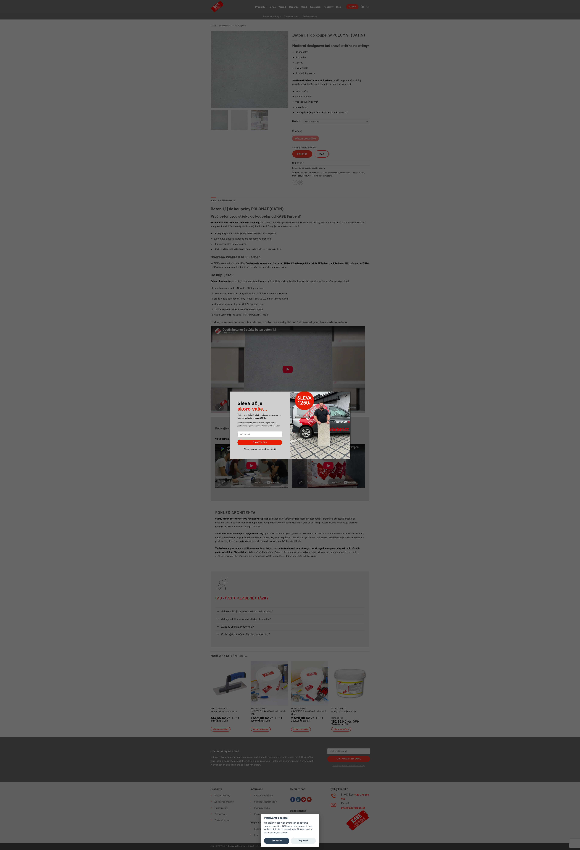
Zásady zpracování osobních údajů (260, 449)
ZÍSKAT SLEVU (260, 442)
